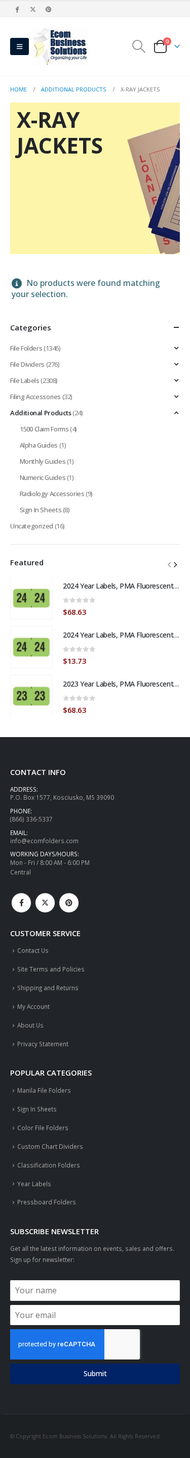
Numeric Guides (43, 477)
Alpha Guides (39, 445)
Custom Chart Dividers (50, 1146)
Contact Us (33, 950)
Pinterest (69, 903)
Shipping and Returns (48, 988)
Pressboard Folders (46, 1202)
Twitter (45, 903)
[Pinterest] (49, 9)
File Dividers (27, 364)
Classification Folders (48, 1165)
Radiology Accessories (52, 493)
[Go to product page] (31, 598)
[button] (19, 46)
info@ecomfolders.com (44, 841)
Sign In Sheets (41, 509)
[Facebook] (17, 9)
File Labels (25, 380)
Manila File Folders (44, 1090)
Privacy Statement (42, 1044)
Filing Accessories (35, 396)
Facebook (21, 903)
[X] (33, 9)
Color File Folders (42, 1128)
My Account (33, 1006)
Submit (95, 1373)
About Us (30, 1025)
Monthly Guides (43, 461)
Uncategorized (31, 525)
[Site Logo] (60, 46)
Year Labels (34, 1184)
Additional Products (40, 412)
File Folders (26, 348)
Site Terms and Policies (51, 969)
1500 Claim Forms (44, 428)
